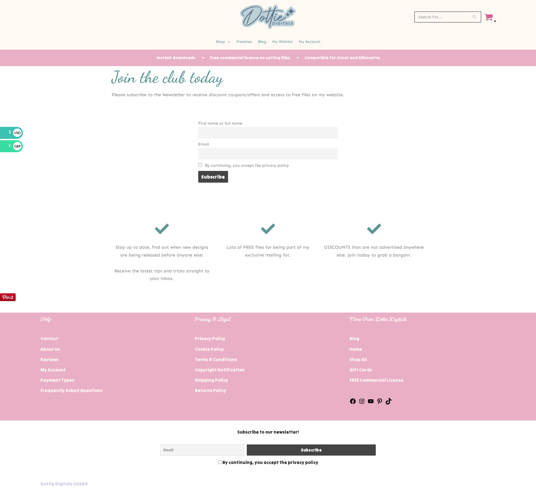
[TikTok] (388, 403)
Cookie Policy (209, 349)
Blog (262, 41)
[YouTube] (370, 403)
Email (203, 144)
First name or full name (220, 123)
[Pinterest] (379, 403)
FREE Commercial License (376, 380)
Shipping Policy (211, 380)
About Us (50, 349)
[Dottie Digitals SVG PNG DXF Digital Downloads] (268, 17)
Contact (49, 338)
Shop (220, 41)
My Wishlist (282, 41)
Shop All (358, 359)
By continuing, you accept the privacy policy (246, 165)
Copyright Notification (220, 370)
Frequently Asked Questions (71, 390)
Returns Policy (210, 390)
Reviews (49, 359)
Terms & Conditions (216, 359)
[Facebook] (353, 403)
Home (356, 349)
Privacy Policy (210, 338)
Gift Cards (361, 370)
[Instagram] (361, 403)
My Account (309, 41)
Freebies (244, 41)
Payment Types (57, 380)
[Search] (475, 17)
